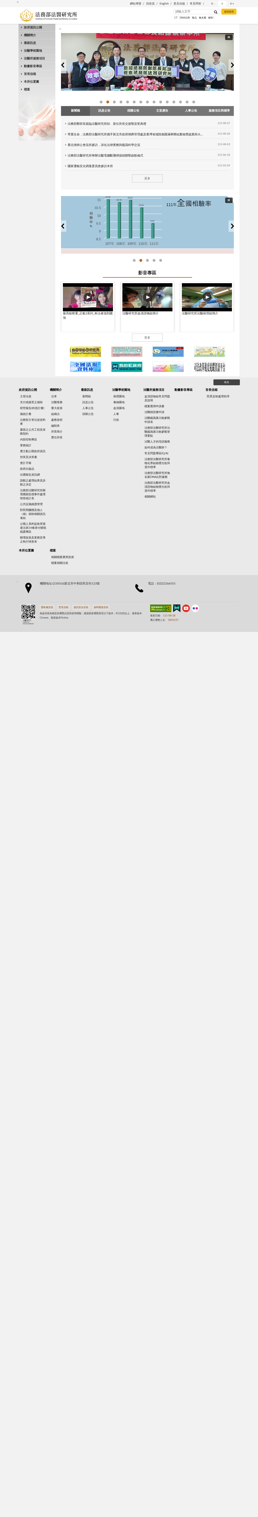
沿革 (54, 396)
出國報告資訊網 (30, 474)
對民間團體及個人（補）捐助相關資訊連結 (33, 514)
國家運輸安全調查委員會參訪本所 (90, 166)
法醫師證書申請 (154, 412)
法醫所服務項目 (34, 58)
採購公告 (88, 414)
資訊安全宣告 (81, 607)
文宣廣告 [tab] (162, 110)
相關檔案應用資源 (62, 557)
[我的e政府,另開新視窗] (176, 609)
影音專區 (147, 273)
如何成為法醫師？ (155, 447)
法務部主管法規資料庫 (33, 422)
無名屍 (202, 18)
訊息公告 (88, 402)
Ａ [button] (222, 3)
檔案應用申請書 (154, 406)
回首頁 (150, 3)
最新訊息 (30, 42)
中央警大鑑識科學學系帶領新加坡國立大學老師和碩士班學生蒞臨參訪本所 (140, 102)
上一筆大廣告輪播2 (62, 226)
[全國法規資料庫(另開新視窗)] (85, 367)
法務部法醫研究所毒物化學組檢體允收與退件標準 (157, 463)
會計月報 (25, 463)
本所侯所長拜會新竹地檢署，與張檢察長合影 (160, 102)
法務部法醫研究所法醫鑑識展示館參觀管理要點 (157, 431)
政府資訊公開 (33, 27)
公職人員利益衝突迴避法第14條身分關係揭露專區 (33, 527)
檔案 (27, 89)
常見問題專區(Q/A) (156, 453)
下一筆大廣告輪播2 (232, 226)
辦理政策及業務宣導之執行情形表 (33, 539)
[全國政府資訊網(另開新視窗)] (126, 367)
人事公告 (88, 408)
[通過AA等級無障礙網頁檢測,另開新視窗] (160, 609)
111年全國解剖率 (140, 260)
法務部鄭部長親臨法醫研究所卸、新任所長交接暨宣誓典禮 (107, 123)
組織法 (55, 414)
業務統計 (25, 445)
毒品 (194, 18)
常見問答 (195, 3)
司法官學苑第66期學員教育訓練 (114, 102)
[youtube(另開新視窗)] (186, 609)
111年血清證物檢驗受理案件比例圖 (160, 260)
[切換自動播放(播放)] (229, 37)
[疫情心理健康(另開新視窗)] (168, 351)
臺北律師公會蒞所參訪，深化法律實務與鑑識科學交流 (104, 145)
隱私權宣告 (47, 607)
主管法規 (25, 396)
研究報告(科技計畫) (32, 408)
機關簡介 (30, 35)
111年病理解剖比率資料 (147, 260)
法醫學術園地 (33, 50)
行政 (116, 420)
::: (60, 29)
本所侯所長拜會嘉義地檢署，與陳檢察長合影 (167, 102)
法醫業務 (57, 402)
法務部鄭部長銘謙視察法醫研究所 (101, 102)
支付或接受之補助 (31, 402)
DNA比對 (185, 18)
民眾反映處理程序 (218, 396)
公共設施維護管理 (31, 504)
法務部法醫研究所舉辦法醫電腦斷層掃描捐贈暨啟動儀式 (105, 155)
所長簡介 (57, 431)
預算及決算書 (28, 457)
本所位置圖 (31, 81)
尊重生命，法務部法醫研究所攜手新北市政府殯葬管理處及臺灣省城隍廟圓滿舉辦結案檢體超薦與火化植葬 (136, 134)
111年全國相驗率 (134, 260)
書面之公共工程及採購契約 (33, 431)
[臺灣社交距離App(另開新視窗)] (126, 351)
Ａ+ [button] (231, 3)
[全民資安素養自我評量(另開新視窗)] (209, 351)
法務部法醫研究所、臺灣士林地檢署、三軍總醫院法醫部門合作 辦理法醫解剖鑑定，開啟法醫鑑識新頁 (187, 102)
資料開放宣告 (101, 607)
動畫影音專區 (33, 66)
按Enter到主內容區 (14, 3)
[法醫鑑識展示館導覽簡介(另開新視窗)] (85, 351)
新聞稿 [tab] (75, 110)
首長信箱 (30, 73)
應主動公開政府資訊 (33, 451)
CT (176, 18)
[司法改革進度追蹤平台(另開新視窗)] (209, 367)
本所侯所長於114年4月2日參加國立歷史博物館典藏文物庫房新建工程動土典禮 (154, 102)
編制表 (55, 425)
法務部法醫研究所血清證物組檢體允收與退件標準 (157, 486)
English (164, 3)
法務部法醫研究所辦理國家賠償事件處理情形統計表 (33, 494)
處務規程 (57, 420)
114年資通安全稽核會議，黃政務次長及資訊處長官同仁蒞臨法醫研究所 (147, 102)
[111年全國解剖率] (147, 225)
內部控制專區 (28, 439)
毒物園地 (119, 402)
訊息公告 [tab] (104, 110)
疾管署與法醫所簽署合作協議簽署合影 (127, 102)
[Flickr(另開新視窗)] (195, 609)
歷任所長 (57, 437)
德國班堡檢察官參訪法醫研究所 (107, 102)
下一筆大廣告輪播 (232, 65)
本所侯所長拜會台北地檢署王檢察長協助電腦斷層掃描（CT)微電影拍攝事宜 (173, 102)
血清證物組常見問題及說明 (157, 398)
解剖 (210, 18)
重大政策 (57, 408)
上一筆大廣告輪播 (62, 65)
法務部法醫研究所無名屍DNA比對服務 (157, 475)
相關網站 (150, 496)
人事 (116, 414)
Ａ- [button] (213, 3)
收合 (226, 382)
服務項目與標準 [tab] (219, 110)
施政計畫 (25, 414)
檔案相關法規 (59, 563)
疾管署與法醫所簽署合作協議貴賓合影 (121, 102)
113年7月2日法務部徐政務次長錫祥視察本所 (180, 102)
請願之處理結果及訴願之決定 (33, 482)
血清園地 (119, 408)
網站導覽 (135, 3)
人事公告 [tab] (191, 110)
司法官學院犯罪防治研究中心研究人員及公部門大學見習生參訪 (134, 102)
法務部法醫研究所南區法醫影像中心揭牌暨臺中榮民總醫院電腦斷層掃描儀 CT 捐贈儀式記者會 (193, 102)
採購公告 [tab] (133, 110)
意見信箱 (179, 3)
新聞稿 (86, 396)
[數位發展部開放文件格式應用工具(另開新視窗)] (168, 367)
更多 (147, 178)
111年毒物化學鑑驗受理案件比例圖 (154, 260)
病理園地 (119, 396)
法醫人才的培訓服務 (157, 441)
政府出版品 (27, 468)
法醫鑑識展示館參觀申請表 (157, 420)
